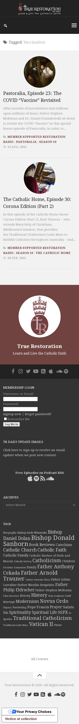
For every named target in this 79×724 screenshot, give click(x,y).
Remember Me (18, 419)
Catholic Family (15, 555)
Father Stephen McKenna (53, 590)
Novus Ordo (54, 601)
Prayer (56, 607)
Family (31, 567)
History (39, 595)
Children (68, 561)
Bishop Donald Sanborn (39, 540)
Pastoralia (26, 141)
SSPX (63, 612)
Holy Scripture (56, 596)
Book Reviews (42, 544)
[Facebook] (13, 371)
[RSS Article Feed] (43, 371)
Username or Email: (18, 394)
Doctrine (8, 567)
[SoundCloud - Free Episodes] (58, 371)
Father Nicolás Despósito (35, 585)
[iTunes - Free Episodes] (51, 371)
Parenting (20, 607)
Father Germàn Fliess (37, 579)
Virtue (58, 625)
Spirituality (20, 612)
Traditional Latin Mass (15, 625)
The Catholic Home (53, 253)
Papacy (7, 607)
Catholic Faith (51, 550)
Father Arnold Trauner (30, 576)
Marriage (9, 601)
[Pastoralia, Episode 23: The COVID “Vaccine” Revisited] (39, 72)
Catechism (64, 545)
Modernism (27, 601)
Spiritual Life (44, 612)
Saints (68, 607)
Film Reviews (11, 595)
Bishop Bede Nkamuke (32, 532)
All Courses (39, 659)
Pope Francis (38, 607)
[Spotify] (66, 371)
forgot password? (38, 414)
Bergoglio (9, 532)
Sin (5, 613)
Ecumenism (20, 567)
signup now (12, 414)
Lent (68, 595)
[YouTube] (35, 371)
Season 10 (47, 141)
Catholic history (23, 561)
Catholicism (46, 560)
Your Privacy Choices (33, 711)
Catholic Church (20, 550)
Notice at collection (21, 719)
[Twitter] (28, 371)
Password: (11, 404)
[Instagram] (20, 371)
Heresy (25, 595)
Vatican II (41, 624)
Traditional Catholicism (42, 618)
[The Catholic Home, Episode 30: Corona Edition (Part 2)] (39, 178)
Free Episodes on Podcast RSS (39, 473)
